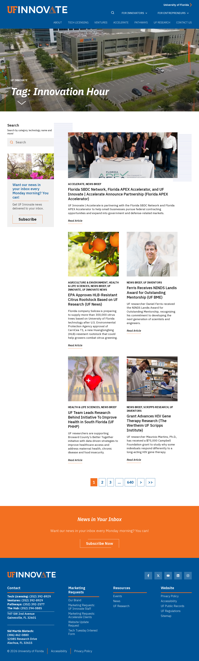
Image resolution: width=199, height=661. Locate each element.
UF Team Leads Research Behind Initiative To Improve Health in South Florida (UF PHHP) (92, 419)
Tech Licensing (78, 22)
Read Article (75, 220)
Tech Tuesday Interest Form (83, 632)
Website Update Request (78, 623)
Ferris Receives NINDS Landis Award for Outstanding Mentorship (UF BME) (152, 292)
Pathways (141, 22)
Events (117, 596)
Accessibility (169, 601)
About (57, 22)
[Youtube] (168, 575)
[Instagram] (188, 575)
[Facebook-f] (148, 575)
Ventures (100, 22)
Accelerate (120, 22)
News (116, 601)
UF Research (162, 22)
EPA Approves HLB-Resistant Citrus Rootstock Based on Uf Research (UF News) (92, 299)
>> (150, 482)
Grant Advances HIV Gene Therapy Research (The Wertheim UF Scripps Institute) (149, 423)
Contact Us (184, 22)
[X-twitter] (158, 575)
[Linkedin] (178, 575)
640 (130, 482)
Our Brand (74, 600)
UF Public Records (172, 606)
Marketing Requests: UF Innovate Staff (82, 606)
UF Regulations (170, 611)
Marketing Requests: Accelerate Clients (81, 615)
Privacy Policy (170, 596)
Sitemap (166, 616)
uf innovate (19, 80)
